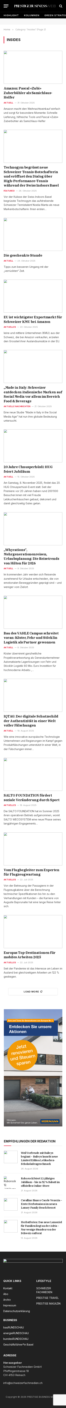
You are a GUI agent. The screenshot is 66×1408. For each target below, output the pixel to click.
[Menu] (6, 6)
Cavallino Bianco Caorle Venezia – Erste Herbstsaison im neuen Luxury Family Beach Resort (41, 1204)
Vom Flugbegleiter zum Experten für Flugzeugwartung (31, 872)
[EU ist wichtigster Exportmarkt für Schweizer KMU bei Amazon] (33, 296)
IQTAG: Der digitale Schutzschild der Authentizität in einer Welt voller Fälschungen (31, 720)
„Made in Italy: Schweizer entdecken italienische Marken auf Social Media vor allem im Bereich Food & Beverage (33, 394)
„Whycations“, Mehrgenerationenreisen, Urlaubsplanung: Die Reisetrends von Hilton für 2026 (31, 556)
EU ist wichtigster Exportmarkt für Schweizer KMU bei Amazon (33, 319)
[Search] (60, 6)
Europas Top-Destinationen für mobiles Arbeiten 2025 (30, 955)
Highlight (11, 15)
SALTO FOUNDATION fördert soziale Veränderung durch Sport (31, 797)
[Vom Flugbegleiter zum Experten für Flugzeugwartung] (33, 848)
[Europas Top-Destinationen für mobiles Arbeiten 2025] (33, 931)
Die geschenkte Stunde (23, 255)
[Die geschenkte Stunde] (33, 234)
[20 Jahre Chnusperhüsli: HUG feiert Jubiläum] (33, 445)
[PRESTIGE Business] (35, 6)
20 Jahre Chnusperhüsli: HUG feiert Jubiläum (28, 469)
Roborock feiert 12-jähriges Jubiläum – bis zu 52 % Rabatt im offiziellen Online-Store (40, 1182)
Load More (31, 991)
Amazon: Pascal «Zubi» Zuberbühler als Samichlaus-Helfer (28, 92)
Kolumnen (31, 15)
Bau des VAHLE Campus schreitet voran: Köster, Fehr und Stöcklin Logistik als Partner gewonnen (31, 637)
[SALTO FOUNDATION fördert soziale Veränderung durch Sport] (33, 774)
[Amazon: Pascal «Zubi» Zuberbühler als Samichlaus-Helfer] (33, 67)
